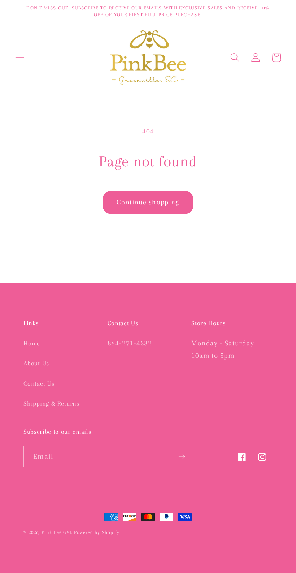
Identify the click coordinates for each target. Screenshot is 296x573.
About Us (36, 363)
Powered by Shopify (96, 532)
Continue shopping (148, 202)
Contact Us (39, 383)
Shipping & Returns (51, 403)
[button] (19, 57)
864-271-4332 (130, 343)
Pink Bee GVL (57, 532)
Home (31, 343)
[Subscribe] (181, 457)
